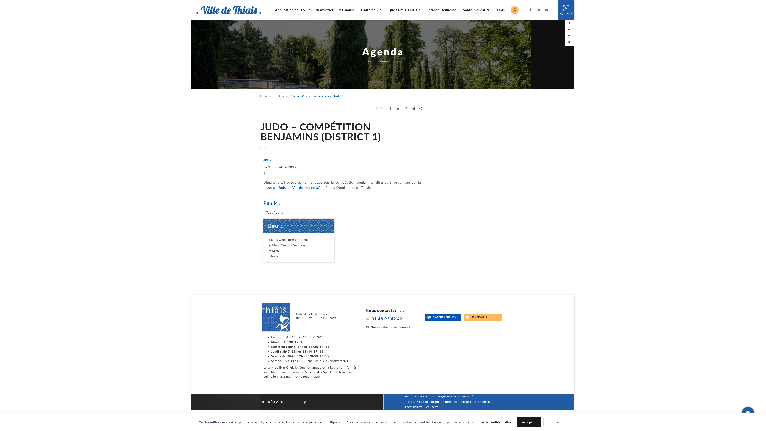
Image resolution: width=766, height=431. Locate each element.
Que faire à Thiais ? (404, 10)
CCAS (501, 10)
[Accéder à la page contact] (748, 413)
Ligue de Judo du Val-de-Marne (289, 187)
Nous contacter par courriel (390, 327)
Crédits (466, 401)
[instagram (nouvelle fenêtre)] (539, 10)
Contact (432, 407)
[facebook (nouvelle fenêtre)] (531, 10)
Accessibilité (413, 407)
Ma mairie (346, 10)
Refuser (555, 422)
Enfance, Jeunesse (441, 10)
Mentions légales (417, 396)
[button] (546, 10)
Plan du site (483, 401)
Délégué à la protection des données (431, 401)
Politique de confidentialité (453, 396)
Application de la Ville (293, 10)
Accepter (529, 422)
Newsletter (324, 10)
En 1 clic (566, 14)
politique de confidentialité (491, 422)
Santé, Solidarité (476, 10)
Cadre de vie (371, 10)
